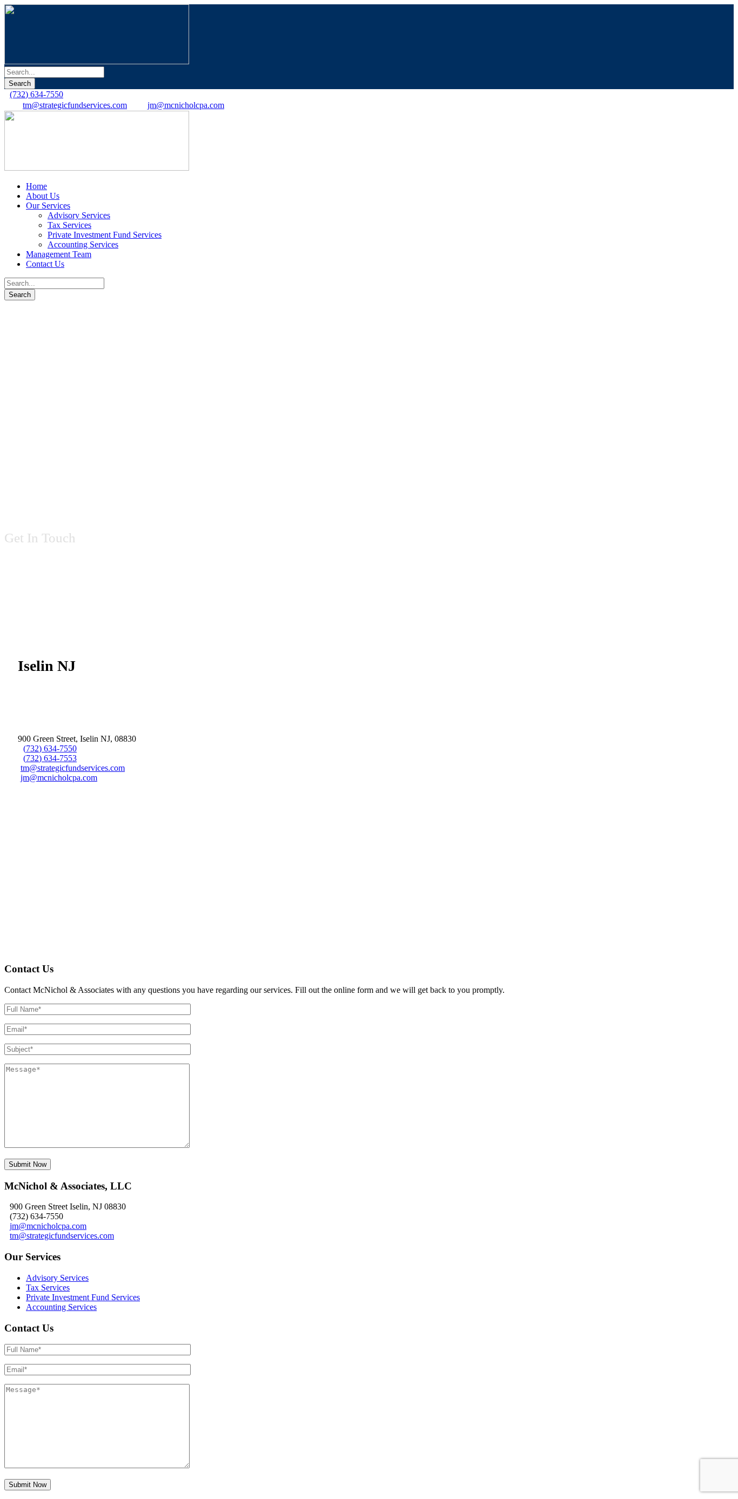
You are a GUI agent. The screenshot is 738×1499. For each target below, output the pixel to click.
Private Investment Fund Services (105, 234)
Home (36, 186)
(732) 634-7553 (50, 758)
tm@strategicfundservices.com (75, 105)
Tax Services (69, 225)
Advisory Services (79, 215)
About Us (42, 195)
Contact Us (45, 263)
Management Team (58, 254)
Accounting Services (83, 244)
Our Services (48, 205)
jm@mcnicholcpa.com (185, 105)
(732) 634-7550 (36, 94)
